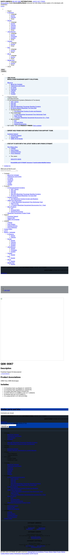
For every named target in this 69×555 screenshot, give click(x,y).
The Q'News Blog (12, 147)
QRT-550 (13, 192)
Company (7, 173)
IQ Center (10, 178)
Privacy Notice (48, 552)
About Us (10, 82)
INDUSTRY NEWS (16, 159)
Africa (9, 259)
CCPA (31, 553)
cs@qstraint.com (41, 529)
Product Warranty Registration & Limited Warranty (21, 450)
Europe (9, 239)
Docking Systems (12, 197)
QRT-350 (13, 191)
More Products (11, 207)
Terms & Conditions (38, 552)
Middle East (10, 263)
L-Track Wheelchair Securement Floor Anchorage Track (27, 202)
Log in (2, 6)
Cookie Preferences (15, 553)
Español (13, 245)
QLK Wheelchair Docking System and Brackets (24, 199)
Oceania (9, 253)
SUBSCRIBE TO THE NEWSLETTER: (14, 423)
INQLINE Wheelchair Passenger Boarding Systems (26, 194)
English (13, 236)
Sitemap (29, 552)
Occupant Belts (15, 210)
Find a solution (37, 125)
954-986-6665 (42, 528)
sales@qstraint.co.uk (36, 538)
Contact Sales (8, 229)
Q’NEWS (6, 221)
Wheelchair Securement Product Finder (18, 213)
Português (14, 250)
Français (13, 237)
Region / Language (9, 232)
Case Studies (11, 224)
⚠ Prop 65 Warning (5, 373)
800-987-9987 (16, 1)
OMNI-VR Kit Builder (13, 219)
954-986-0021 (29, 529)
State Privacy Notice (59, 552)
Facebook (10, 180)
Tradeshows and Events (14, 176)
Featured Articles (12, 226)
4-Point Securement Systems (16, 188)
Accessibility (5, 3)
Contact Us (7, 166)
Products (6, 186)
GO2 (12, 208)
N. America (10, 234)
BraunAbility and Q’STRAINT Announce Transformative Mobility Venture (31, 162)
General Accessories (17, 211)
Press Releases (12, 227)
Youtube (9, 184)
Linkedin (9, 181)
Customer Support (12, 134)
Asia (8, 256)
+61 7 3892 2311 (30, 545)
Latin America (11, 247)
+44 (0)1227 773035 (35, 537)
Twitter (9, 183)
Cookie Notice (5, 553)
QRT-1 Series (15, 189)
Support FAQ (11, 218)
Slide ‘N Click (15, 203)
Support (6, 215)
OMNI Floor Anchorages (14, 200)
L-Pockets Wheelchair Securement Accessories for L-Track (28, 205)
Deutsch (13, 244)
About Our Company (13, 175)
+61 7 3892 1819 (41, 545)
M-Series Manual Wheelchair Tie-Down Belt (23, 196)
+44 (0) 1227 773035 (39, 1)
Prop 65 (35, 553)
